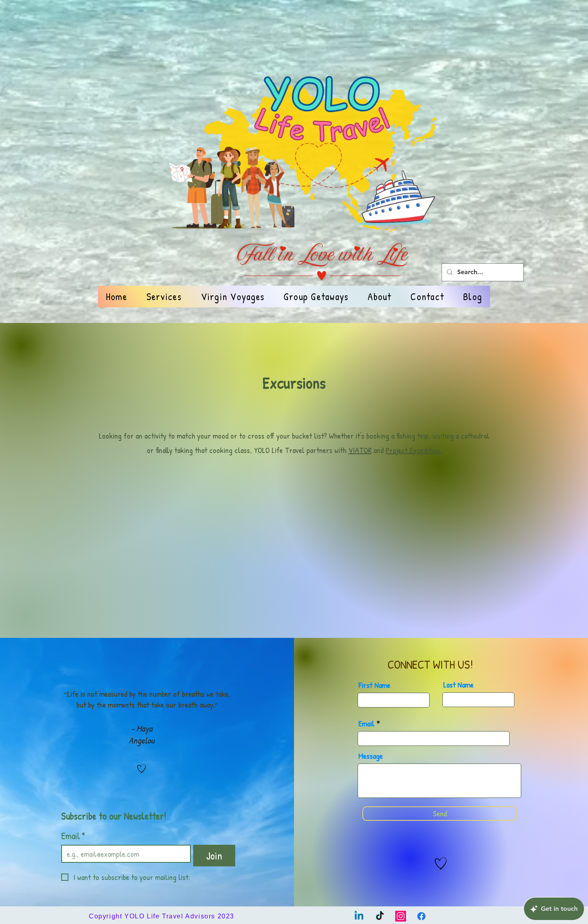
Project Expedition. (414, 450)
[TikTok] (379, 916)
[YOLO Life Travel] (359, 916)
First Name (374, 685)
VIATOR (360, 450)
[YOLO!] (142, 769)
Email (73, 836)
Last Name (458, 685)
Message (370, 756)
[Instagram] (400, 916)
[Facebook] (421, 916)
